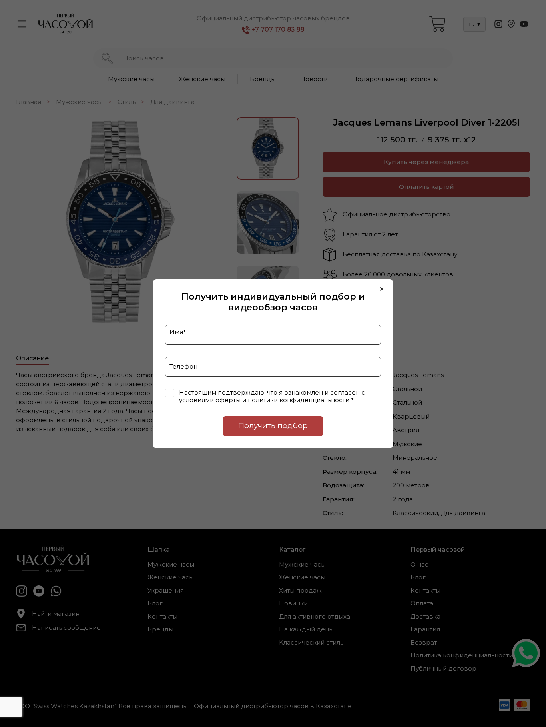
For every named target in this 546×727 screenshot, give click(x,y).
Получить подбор (273, 425)
